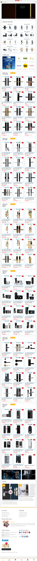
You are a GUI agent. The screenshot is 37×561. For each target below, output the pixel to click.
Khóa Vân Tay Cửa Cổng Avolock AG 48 (6, 317)
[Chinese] (18, 0)
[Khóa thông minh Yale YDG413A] (30, 444)
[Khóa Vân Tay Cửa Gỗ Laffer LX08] (30, 96)
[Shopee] (27, 532)
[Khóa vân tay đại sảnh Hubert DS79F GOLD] (18, 244)
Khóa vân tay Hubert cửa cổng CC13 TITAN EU (29, 287)
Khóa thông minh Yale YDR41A (6, 451)
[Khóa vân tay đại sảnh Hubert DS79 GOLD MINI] (18, 259)
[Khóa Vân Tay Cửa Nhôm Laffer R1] (18, 177)
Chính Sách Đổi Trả (5, 515)
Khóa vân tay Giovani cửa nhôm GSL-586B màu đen (29, 199)
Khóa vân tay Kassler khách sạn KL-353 (7, 399)
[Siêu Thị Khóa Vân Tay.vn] (3, 2)
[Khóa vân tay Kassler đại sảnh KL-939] (7, 229)
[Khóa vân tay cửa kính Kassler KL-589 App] (7, 459)
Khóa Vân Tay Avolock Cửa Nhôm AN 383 (6, 184)
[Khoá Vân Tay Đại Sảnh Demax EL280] (18, 229)
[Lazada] (29, 532)
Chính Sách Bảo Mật (5, 512)
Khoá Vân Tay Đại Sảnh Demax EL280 (17, 235)
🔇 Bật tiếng (32, 17)
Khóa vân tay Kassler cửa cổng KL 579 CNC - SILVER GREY (18, 317)
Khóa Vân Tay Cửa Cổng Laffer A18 (6, 332)
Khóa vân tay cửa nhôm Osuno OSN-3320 (17, 169)
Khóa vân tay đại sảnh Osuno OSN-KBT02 (29, 266)
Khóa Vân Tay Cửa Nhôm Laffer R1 (17, 184)
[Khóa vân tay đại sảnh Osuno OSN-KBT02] (30, 259)
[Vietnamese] (15, 0)
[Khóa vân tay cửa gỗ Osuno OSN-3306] (7, 111)
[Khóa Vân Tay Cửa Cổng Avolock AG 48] (7, 310)
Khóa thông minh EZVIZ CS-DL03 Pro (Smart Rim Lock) (7, 421)
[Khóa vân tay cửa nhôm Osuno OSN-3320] (18, 162)
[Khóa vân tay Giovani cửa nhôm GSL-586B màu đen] (30, 192)
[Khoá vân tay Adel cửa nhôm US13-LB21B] (30, 162)
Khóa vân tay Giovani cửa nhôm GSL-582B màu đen (6, 169)
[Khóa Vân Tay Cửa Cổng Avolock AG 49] (30, 325)
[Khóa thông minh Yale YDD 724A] (30, 459)
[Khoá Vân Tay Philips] (8, 62)
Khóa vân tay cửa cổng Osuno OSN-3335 (6, 287)
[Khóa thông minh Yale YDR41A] (7, 444)
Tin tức (4, 481)
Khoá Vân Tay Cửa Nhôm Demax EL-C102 (29, 154)
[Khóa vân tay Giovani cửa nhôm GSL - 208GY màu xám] (18, 147)
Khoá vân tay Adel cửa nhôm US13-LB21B (30, 169)
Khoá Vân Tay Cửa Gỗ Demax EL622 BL (7, 133)
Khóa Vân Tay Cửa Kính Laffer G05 (6, 436)
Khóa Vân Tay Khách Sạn (5, 339)
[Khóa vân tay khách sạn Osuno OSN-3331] (7, 362)
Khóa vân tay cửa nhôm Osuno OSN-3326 (6, 154)
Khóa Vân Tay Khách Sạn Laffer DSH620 (6, 354)
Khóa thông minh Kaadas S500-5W (17, 118)
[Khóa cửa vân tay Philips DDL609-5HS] (7, 81)
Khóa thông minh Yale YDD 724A (30, 466)
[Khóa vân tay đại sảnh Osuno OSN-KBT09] (30, 214)
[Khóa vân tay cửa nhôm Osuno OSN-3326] (7, 147)
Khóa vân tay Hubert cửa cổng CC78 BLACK (29, 317)
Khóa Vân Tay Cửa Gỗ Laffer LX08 (30, 103)
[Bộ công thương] (5, 540)
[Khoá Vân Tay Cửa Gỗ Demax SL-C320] (18, 81)
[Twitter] (21, 532)
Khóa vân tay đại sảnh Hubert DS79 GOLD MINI (17, 266)
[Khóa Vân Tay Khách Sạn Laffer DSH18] (30, 377)
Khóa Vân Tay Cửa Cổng (4, 272)
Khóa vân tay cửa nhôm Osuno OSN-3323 (6, 199)
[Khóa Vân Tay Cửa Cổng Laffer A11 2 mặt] (18, 325)
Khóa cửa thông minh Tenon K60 (7, 103)
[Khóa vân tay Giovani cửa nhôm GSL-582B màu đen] (7, 162)
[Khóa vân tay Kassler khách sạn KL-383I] (18, 347)
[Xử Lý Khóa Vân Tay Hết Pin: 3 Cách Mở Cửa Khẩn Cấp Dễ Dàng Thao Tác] (27, 490)
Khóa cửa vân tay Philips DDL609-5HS (6, 88)
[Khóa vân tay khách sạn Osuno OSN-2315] (18, 377)
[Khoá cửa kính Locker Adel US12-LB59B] (30, 429)
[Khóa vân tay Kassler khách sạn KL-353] (7, 392)
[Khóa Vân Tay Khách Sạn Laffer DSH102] (30, 362)
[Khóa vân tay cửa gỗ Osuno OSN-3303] (30, 81)
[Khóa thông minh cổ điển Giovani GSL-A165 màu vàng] (7, 244)
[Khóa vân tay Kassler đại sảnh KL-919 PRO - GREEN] (7, 259)
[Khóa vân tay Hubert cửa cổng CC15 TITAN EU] (30, 295)
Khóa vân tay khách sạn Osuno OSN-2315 (17, 384)
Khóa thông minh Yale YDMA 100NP (18, 199)
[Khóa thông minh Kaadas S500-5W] (18, 111)
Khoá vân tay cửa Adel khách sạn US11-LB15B (18, 369)
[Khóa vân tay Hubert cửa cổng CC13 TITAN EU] (30, 280)
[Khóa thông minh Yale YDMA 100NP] (18, 192)
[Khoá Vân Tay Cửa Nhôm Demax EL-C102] (30, 147)
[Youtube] (25, 532)
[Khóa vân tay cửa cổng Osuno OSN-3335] (7, 280)
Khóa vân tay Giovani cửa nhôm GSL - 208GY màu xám (18, 154)
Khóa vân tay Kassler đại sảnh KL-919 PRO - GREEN (6, 266)
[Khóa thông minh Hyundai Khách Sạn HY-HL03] (30, 347)
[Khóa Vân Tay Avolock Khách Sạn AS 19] (7, 377)
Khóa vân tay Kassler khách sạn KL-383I (18, 354)
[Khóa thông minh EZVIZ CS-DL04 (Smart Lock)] (18, 444)
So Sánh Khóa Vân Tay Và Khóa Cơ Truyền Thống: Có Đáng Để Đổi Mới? (10, 500)
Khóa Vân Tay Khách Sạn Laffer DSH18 (29, 384)
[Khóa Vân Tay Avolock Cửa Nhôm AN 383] (7, 177)
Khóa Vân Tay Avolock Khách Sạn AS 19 (7, 384)
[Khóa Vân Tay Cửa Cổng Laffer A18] (7, 325)
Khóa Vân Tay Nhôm (4, 139)
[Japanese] (21, 0)
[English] (17, 0)
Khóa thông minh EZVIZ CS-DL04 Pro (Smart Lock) (18, 421)
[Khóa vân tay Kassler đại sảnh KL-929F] (30, 229)
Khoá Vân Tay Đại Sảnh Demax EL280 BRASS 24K (29, 250)
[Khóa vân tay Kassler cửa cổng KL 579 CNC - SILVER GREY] (18, 310)
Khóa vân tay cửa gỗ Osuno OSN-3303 (30, 88)
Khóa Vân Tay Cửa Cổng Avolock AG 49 (29, 332)
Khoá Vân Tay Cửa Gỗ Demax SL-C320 (18, 88)
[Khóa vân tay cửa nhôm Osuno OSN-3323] (7, 192)
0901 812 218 (7, 535)
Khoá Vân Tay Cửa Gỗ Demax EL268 (30, 133)
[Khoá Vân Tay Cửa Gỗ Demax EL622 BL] (7, 126)
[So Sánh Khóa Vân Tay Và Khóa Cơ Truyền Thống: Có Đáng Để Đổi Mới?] (10, 492)
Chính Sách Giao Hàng (5, 513)
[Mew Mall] (11, 475)
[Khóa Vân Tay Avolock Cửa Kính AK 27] (18, 459)
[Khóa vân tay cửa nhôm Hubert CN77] (30, 177)
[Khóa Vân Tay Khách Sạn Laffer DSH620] (7, 347)
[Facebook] (20, 532)
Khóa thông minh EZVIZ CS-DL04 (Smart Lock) (18, 451)
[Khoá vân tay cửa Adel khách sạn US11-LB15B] (18, 362)
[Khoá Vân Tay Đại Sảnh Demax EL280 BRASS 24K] (30, 244)
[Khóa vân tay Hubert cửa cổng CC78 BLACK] (30, 310)
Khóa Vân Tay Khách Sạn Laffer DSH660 (29, 399)
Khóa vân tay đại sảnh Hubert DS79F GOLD (17, 250)
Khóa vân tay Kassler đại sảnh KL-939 (6, 235)
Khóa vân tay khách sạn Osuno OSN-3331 (6, 369)
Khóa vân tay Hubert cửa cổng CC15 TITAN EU (29, 302)
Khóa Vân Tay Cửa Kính (4, 405)
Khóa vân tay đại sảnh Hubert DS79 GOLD (6, 220)
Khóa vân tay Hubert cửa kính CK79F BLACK (17, 436)
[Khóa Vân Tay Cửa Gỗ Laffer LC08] (30, 111)
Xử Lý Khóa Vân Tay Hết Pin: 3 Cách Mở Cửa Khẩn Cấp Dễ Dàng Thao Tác (27, 496)
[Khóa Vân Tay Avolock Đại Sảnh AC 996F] (18, 214)
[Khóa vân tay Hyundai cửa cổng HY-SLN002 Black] (18, 295)
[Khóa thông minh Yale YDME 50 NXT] (18, 96)
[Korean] (20, 0)
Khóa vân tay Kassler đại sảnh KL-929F (29, 235)
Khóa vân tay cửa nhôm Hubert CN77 (29, 184)
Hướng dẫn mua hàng (23, 512)
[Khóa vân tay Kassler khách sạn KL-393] (18, 392)
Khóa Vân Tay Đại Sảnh (4, 205)
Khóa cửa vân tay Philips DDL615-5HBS (17, 133)
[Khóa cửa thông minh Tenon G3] (18, 280)
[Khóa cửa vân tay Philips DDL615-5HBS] (18, 126)
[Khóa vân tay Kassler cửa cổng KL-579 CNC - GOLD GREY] (7, 295)
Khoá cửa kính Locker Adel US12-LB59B (29, 436)
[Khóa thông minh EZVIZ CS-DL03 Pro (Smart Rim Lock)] (7, 414)
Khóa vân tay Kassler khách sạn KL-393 (18, 399)
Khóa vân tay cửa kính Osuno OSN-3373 (29, 421)
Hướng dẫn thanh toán (23, 513)
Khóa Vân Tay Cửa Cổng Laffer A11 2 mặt (17, 332)
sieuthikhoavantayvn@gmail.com (10, 534)
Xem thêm (13, 73)
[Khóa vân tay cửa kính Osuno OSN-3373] (30, 414)
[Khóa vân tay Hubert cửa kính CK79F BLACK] (18, 429)
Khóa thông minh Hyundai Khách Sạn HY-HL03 (29, 354)
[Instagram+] (23, 532)
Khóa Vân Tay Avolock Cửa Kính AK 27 (18, 466)
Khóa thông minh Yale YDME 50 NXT (18, 103)
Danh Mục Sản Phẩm (7, 21)
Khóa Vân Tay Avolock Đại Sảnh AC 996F (18, 220)
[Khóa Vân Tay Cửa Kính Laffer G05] (7, 429)
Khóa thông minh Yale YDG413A (29, 451)
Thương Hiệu (5, 55)
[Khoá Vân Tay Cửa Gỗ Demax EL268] (30, 126)
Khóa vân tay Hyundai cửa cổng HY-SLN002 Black (18, 302)
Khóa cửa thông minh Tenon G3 (18, 287)
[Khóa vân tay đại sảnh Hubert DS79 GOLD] (7, 214)
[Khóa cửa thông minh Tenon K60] (7, 96)
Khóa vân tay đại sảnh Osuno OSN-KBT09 (29, 220)
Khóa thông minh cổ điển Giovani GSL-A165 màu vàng (7, 250)
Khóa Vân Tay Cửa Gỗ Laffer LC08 (30, 118)
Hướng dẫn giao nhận (23, 515)
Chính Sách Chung (5, 516)
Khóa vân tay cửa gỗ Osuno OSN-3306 (7, 118)
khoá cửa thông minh (24, 499)
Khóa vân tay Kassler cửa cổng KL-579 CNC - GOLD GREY (6, 302)
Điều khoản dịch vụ (22, 516)
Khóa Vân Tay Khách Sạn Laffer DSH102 (29, 369)
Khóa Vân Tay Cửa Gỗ (5, 73)
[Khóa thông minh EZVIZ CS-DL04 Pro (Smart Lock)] (18, 414)
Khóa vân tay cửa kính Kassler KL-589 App (6, 466)
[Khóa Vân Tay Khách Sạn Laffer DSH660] (30, 392)
